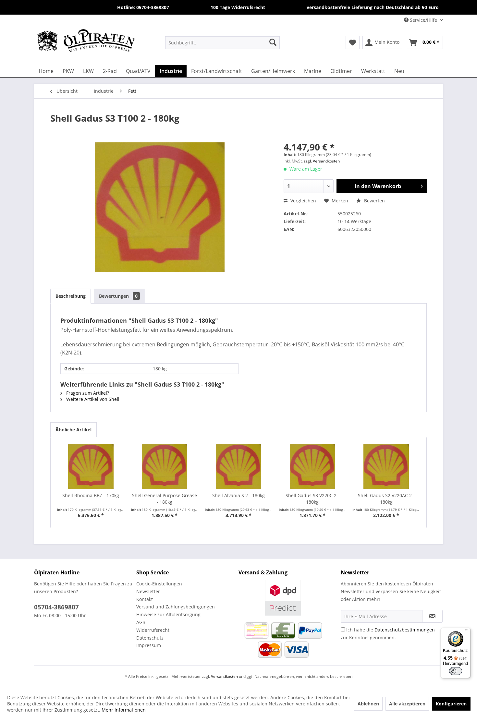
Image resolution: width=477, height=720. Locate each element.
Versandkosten (224, 676)
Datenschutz (150, 638)
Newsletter (148, 591)
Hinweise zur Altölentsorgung (168, 614)
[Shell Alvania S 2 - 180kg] (238, 466)
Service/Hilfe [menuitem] (423, 20)
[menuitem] (222, 42)
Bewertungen (118, 296)
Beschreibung (70, 296)
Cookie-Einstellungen (159, 584)
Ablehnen (368, 704)
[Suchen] (273, 42)
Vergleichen (302, 201)
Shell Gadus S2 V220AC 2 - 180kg (386, 498)
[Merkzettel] (353, 42)
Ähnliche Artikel (73, 429)
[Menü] (467, 631)
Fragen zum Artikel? (87, 393)
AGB (140, 622)
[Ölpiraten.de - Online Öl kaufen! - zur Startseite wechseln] (86, 42)
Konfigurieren (451, 704)
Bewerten (374, 201)
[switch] (455, 671)
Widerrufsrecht (152, 630)
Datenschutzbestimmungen (404, 630)
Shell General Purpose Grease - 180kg (164, 498)
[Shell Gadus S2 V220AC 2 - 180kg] (386, 466)
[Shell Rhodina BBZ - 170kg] (91, 466)
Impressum (148, 645)
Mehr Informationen (124, 710)
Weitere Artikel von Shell (92, 399)
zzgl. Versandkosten (322, 161)
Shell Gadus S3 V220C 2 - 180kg (312, 498)
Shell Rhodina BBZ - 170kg (90, 495)
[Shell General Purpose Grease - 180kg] (165, 466)
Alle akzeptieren (407, 704)
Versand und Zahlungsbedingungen (175, 607)
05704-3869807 (56, 607)
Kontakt (144, 599)
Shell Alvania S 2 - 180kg (238, 495)
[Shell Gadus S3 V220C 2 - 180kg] (312, 466)
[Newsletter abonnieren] (432, 616)
